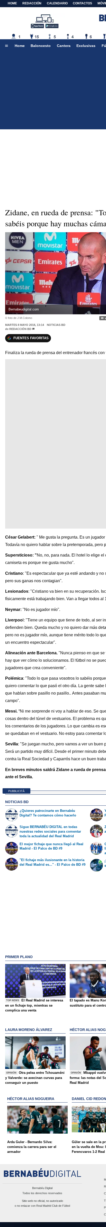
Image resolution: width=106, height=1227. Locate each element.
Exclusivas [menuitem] (85, 46)
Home (12, 3)
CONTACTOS (82, 3)
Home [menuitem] (20, 46)
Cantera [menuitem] (63, 46)
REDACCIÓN (31, 3)
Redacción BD (20, 328)
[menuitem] (6, 46)
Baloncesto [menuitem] (41, 46)
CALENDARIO (57, 3)
